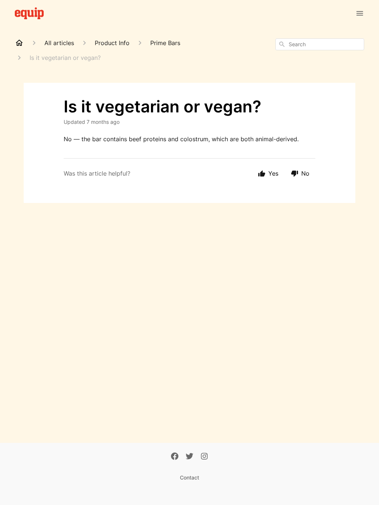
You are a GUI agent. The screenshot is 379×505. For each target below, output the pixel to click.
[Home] (19, 42)
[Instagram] (204, 457)
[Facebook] (174, 457)
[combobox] (319, 44)
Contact (189, 477)
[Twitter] (189, 457)
